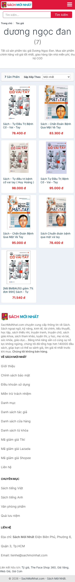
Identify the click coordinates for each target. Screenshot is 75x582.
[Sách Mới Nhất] (20, 316)
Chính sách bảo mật (15, 375)
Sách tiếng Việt (12, 488)
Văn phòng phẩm (13, 506)
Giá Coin (17, 571)
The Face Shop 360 (43, 567)
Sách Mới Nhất (56, 578)
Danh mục (8, 403)
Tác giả (20, 23)
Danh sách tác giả (14, 412)
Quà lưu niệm (10, 516)
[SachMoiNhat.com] (22, 5)
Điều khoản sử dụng (15, 384)
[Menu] (69, 4)
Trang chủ (6, 23)
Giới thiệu (8, 366)
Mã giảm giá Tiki (13, 439)
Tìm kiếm (61, 15)
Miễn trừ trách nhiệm (16, 394)
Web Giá (5, 571)
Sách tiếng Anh (12, 497)
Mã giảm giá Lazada (15, 449)
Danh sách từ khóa (14, 430)
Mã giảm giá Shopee (16, 458)
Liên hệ (6, 467)
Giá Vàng (62, 567)
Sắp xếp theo (32, 76)
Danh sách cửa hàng (16, 421)
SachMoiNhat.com (32, 578)
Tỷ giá (25, 567)
